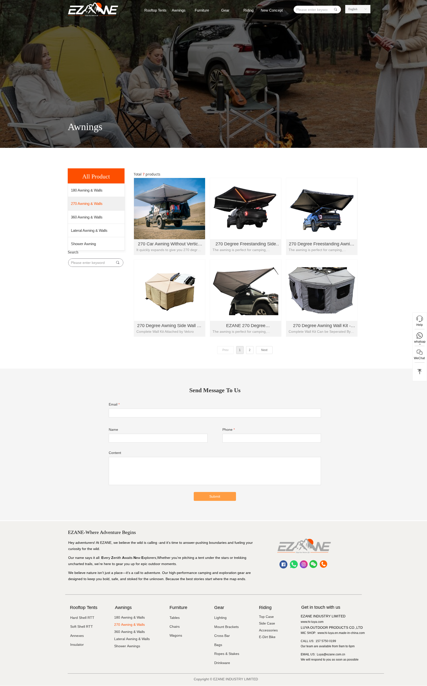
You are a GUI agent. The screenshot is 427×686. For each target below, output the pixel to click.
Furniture (202, 10)
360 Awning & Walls (87, 217)
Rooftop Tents (155, 10)
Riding (248, 10)
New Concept (272, 10)
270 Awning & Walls (87, 203)
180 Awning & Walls (87, 190)
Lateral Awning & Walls (89, 230)
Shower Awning (83, 244)
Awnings (179, 10)
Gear (225, 10)
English (352, 9)
